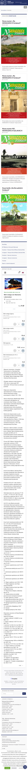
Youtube (4, 260)
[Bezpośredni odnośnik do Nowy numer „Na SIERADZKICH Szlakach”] (14, 45)
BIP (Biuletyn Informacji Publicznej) (10, 247)
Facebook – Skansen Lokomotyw (9, 255)
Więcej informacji (20, 765)
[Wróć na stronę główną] (14, 2)
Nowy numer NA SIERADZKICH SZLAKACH (12, 130)
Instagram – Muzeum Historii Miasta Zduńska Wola (13, 252)
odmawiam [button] (14, 768)
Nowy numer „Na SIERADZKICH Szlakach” (11, 22)
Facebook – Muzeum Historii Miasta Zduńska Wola (13, 249)
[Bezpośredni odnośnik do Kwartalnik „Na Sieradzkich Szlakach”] (14, 213)
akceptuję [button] (7, 768)
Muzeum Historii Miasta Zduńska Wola (11, 7)
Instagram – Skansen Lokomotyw (9, 258)
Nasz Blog (4, 244)
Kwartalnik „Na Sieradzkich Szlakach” (12, 189)
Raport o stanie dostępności (8, 263)
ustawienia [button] (21, 768)
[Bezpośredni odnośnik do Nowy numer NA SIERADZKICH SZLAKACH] (14, 154)
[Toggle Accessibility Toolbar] (25, 767)
